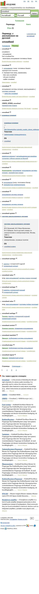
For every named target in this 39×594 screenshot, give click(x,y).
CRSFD (4, 395)
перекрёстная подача (16, 172)
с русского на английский (31, 35)
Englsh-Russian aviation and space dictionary (15, 96)
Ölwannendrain (7, 464)
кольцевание (8, 68)
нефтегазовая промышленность (15, 134)
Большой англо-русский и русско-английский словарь (18, 269)
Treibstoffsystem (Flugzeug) (12, 449)
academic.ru (8, 3)
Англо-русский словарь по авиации (12, 197)
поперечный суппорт (11, 266)
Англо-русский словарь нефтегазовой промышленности (19, 161)
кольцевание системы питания (12, 194)
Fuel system (6, 404)
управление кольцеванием (24, 328)
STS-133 (5, 494)
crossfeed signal (31, 361)
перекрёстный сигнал (16, 358)
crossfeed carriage (7, 271)
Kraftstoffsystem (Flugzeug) (12, 479)
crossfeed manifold (32, 341)
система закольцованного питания (15, 216)
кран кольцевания (12, 278)
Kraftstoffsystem (8, 419)
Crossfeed (5, 380)
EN (24, 1)
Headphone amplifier (9, 500)
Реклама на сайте (22, 519)
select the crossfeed (11, 93)
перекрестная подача (9, 105)
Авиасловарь (6, 82)
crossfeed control (32, 331)
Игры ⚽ (10, 28)
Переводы (10, 24)
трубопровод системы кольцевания (21, 338)
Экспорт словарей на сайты (8, 525)
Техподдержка (13, 519)
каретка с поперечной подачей (14, 290)
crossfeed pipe (31, 351)
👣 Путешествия (5, 522)
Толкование (6, 46)
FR (36, 1)
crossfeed (26, 61)
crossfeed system (10, 246)
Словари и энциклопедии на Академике (18, 8)
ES (32, 1)
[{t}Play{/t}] (10, 48)
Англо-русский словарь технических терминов (16, 295)
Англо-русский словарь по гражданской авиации (16, 187)
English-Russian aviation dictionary (12, 61)
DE (28, 1)
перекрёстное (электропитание (14, 185)
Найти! (34, 13)
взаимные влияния (9, 115)
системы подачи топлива (27, 278)
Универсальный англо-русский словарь (14, 175)
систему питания (8, 91)
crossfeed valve (6, 283)
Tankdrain (5, 434)
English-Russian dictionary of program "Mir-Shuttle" (16, 108)
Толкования (19, 21)
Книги (28, 24)
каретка (6, 264)
